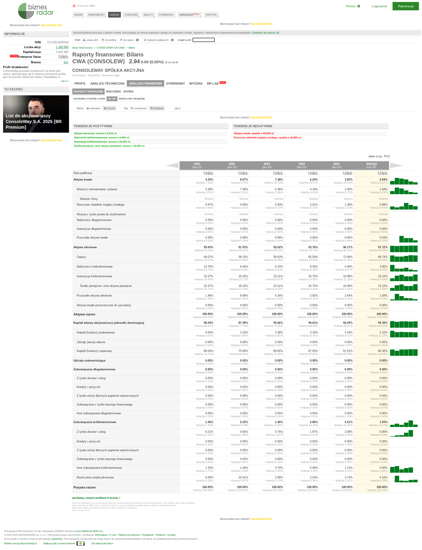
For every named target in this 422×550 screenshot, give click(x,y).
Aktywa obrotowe (85, 247)
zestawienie (140, 108)
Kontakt (171, 535)
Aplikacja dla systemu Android (59, 543)
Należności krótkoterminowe (95, 266)
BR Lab (216, 83)
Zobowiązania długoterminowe (94, 369)
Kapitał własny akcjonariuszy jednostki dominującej (108, 322)
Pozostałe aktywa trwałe (92, 237)
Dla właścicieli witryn (102, 543)
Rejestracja (406, 6)
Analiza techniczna (107, 83)
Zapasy (81, 257)
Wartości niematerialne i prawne (97, 189)
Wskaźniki (113, 91)
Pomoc (351, 6)
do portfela (110, 40)
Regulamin (148, 535)
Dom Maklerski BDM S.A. (89, 531)
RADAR (78, 14)
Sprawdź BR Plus (261, 23)
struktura (158, 108)
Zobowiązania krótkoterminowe (94, 422)
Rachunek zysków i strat (89, 99)
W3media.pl (101, 535)
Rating (128, 91)
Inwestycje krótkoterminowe (94, 276)
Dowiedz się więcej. (264, 32)
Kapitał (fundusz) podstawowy (96, 332)
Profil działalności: (16, 67)
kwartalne (95, 108)
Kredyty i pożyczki (88, 387)
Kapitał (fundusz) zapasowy (94, 351)
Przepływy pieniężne (132, 99)
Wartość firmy (89, 199)
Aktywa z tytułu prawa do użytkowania (101, 214)
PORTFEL (211, 14)
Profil (80, 83)
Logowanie (379, 6)
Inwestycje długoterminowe (94, 228)
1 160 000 (62, 47)
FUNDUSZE (131, 14)
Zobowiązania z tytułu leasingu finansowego (105, 404)
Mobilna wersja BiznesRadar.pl (20, 543)
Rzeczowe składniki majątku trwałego (100, 204)
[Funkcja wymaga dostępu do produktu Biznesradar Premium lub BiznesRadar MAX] (208, 173)
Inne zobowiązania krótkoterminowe (99, 467)
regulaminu (56, 538)
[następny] (397, 165)
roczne (111, 108)
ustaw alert (92, 40)
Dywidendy (175, 83)
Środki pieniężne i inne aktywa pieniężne (106, 286)
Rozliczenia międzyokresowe (95, 477)
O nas (112, 535)
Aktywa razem (84, 314)
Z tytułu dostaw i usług (91, 378)
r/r (179, 108)
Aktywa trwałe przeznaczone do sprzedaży (104, 305)
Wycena (196, 83)
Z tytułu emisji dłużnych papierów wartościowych (108, 395)
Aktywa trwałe (82, 179)
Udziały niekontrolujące (89, 360)
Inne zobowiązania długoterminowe (99, 413)
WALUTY (148, 14)
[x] (277, 32)
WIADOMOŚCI (96, 14)
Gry (66, 62)
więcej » (65, 81)
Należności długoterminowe (94, 220)
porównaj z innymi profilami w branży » (96, 497)
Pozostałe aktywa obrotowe (94, 295)
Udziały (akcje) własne (91, 342)
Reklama (160, 535)
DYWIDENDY (166, 14)
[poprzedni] (171, 165)
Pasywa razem (84, 487)
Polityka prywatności (129, 535)
